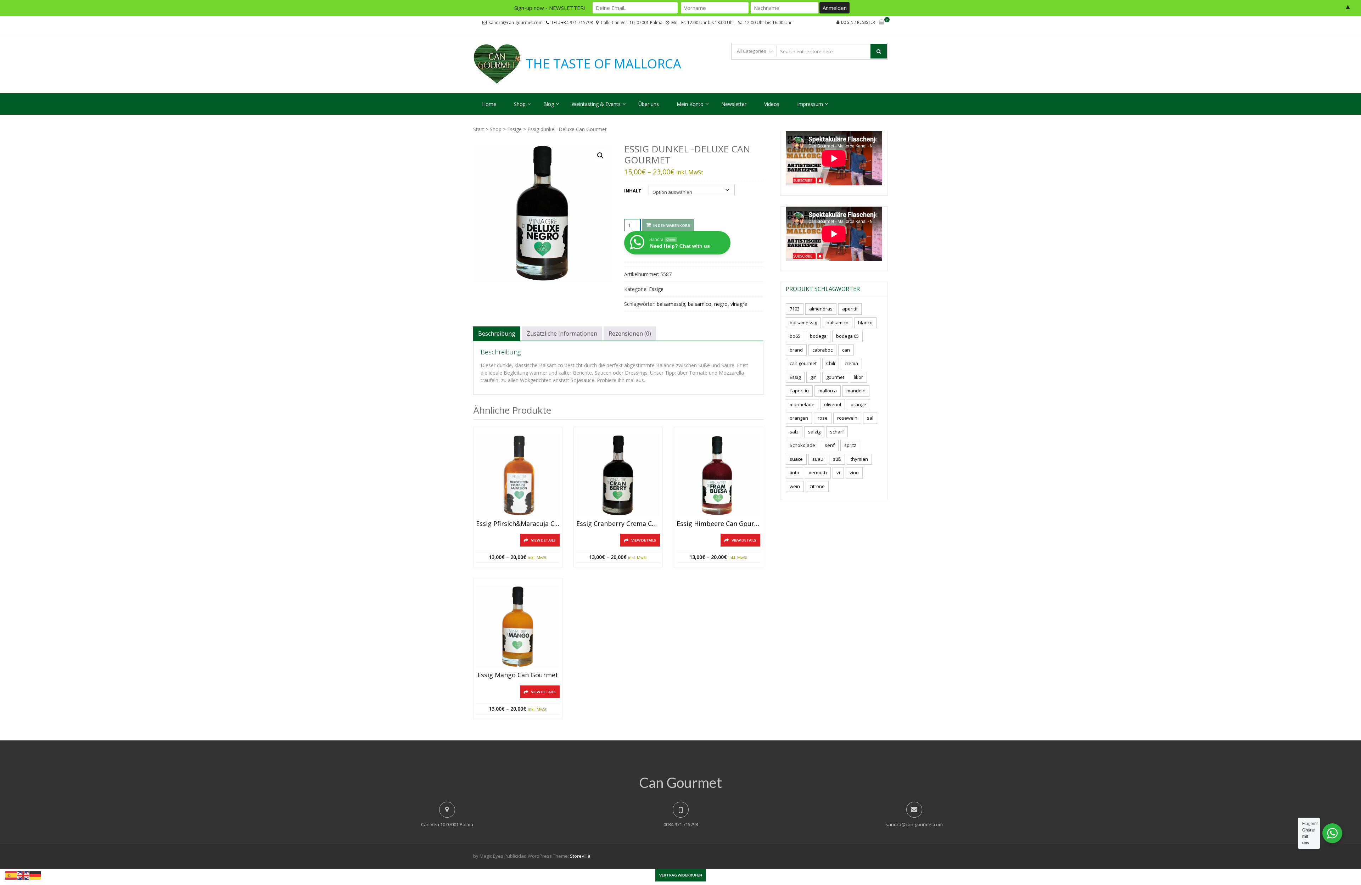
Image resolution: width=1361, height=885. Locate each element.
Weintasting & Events (596, 104)
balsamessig (671, 304)
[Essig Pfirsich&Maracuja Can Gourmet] (518, 475)
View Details (543, 540)
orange (858, 404)
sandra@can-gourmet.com (516, 22)
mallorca (827, 390)
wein (795, 486)
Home (489, 104)
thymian (859, 459)
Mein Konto (690, 104)
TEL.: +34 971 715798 (572, 22)
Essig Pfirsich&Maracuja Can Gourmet (518, 524)
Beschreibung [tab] (496, 333)
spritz (850, 445)
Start (478, 129)
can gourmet (803, 363)
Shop (520, 104)
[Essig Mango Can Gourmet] (518, 626)
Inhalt (633, 190)
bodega (818, 336)
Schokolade (802, 445)
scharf (837, 432)
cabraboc (822, 350)
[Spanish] (11, 875)
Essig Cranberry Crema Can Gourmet (618, 524)
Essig (795, 377)
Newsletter (733, 104)
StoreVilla (580, 856)
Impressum (810, 104)
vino (854, 472)
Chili (830, 363)
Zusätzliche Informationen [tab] (562, 333)
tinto (794, 472)
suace (796, 459)
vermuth (818, 472)
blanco (865, 322)
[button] (600, 155)
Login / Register (858, 22)
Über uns (648, 104)
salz (794, 432)
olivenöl (832, 404)
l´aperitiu (799, 390)
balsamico (699, 304)
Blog (548, 104)
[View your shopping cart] (881, 22)
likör (858, 377)
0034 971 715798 (680, 824)
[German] (35, 875)
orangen (799, 418)
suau (817, 459)
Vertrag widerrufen (680, 875)
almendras (821, 309)
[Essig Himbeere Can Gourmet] (718, 475)
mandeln (856, 390)
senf (830, 445)
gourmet (835, 377)
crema (851, 363)
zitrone (817, 486)
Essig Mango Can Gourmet (517, 675)
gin (813, 377)
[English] (23, 875)
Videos (771, 104)
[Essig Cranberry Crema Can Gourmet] (618, 475)
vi (838, 472)
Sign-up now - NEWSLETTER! (549, 7)
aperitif (850, 309)
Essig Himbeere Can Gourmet (718, 524)
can (846, 350)
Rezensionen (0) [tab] (630, 333)
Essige (514, 129)
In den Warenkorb (671, 225)
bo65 (795, 336)
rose (823, 418)
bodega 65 (847, 336)
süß (837, 459)
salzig (814, 432)
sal (870, 418)
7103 (795, 309)
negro (721, 304)
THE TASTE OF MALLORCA (603, 63)
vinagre (738, 304)
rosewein (847, 418)
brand (796, 350)
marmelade (802, 404)
